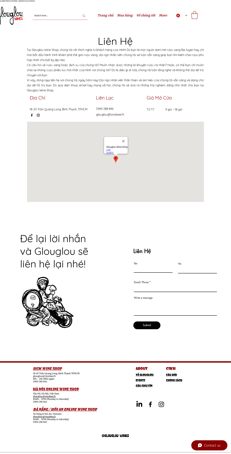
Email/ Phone (141, 282)
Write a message (143, 298)
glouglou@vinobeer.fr (110, 114)
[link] (194, 15)
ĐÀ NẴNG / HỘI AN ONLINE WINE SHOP (65, 408)
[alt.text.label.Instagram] (161, 404)
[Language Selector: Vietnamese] (182, 15)
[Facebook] (32, 115)
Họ (179, 263)
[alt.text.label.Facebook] (150, 404)
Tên (135, 263)
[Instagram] (38, 115)
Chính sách (174, 380)
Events (140, 380)
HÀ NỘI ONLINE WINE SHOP (56, 388)
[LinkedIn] (139, 404)
